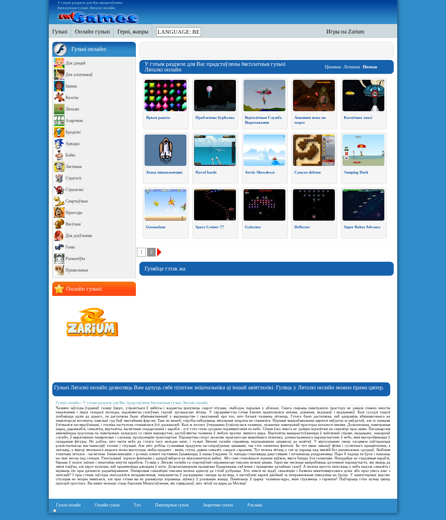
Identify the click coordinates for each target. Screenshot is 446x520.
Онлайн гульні (107, 505)
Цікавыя (333, 66)
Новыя (370, 66)
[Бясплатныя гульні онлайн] (98, 17)
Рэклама (254, 505)
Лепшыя (352, 66)
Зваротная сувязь (218, 505)
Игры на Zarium (345, 32)
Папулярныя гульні (172, 505)
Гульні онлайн (68, 505)
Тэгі (137, 505)
